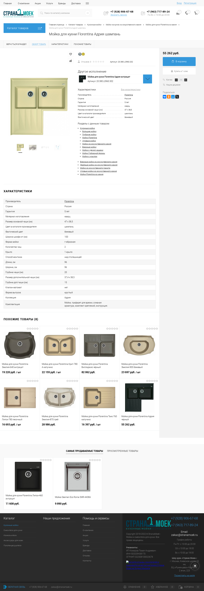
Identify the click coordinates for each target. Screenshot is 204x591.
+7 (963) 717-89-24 (184, 525)
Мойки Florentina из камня (91, 174)
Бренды (62, 3)
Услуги (49, 3)
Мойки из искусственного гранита (95, 168)
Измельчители (10, 535)
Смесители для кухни (13, 530)
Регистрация (190, 3)
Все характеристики (130, 89)
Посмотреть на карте (184, 575)
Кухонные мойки (87, 128)
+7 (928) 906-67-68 (184, 518)
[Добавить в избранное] (70, 54)
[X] (177, 97)
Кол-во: (169, 79)
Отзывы (86, 555)
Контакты (87, 561)
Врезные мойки (89, 147)
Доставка (76, 3)
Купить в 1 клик (181, 71)
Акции (38, 3)
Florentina (129, 95)
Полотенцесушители (12, 545)
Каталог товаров (17, 28)
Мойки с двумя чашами (92, 150)
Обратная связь (16, 587)
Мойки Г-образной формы (93, 153)
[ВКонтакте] (164, 97)
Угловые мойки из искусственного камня (98, 171)
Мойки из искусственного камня (96, 144)
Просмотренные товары (122, 451)
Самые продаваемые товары (84, 451)
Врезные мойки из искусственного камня (98, 162)
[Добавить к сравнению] (70, 60)
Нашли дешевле (173, 84)
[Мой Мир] (173, 97)
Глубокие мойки (89, 134)
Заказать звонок (119, 15)
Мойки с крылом (89, 156)
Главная (8, 3)
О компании (23, 3)
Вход (179, 3)
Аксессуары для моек (13, 540)
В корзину (181, 61)
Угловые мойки (89, 141)
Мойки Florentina (89, 137)
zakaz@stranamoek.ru (184, 534)
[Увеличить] (39, 106)
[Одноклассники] (169, 97)
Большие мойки (89, 131)
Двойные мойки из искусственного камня (98, 165)
